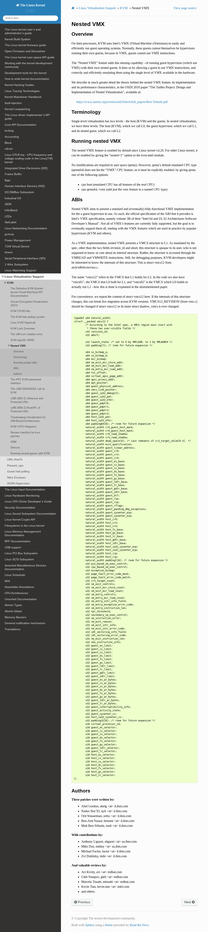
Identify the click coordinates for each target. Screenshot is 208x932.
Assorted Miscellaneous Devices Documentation (25, 567)
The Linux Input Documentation (25, 489)
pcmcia (9, 234)
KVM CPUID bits (20, 311)
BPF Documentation (17, 541)
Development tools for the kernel (26, 73)
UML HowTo (15, 459)
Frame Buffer (13, 174)
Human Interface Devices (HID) (25, 186)
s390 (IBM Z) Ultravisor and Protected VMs (27, 400)
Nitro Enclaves (16, 477)
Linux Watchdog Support (20, 270)
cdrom (9, 148)
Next (188, 902)
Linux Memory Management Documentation (23, 533)
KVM (10, 282)
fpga (7, 180)
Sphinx (89, 925)
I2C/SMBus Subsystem (19, 192)
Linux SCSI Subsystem (19, 559)
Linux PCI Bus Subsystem (21, 553)
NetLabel (10, 222)
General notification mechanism (25, 623)
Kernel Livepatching (17, 109)
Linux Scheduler (15, 575)
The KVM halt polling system (28, 316)
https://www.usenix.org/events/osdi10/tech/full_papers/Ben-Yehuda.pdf (122, 102)
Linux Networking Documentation (26, 228)
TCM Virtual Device (17, 246)
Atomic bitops (13, 611)
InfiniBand (11, 210)
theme (109, 925)
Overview (18, 351)
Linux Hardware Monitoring (22, 495)
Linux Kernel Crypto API (20, 519)
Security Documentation (20, 507)
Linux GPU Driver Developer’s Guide (28, 501)
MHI (7, 581)
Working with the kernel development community (28, 65)
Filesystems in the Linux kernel (24, 525)
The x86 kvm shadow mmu (26, 334)
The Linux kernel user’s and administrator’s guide (23, 31)
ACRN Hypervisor (18, 483)
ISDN (8, 204)
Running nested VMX (25, 362)
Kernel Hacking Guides (19, 85)
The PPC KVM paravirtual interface (26, 381)
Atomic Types (13, 605)
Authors (17, 373)
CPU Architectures (16, 593)
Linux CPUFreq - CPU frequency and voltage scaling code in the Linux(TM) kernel (29, 158)
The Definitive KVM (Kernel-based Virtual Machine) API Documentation (27, 292)
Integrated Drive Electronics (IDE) (26, 168)
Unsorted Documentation (21, 599)
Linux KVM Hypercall (23, 322)
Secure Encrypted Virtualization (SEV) (29, 303)
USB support (13, 547)
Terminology (20, 357)
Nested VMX (18, 345)
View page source (184, 8)
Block (8, 142)
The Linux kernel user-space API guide (29, 57)
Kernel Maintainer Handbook (23, 97)
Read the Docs (139, 925)
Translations (12, 629)
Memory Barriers (15, 617)
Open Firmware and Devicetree (25, 51)
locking (9, 130)
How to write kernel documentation (27, 78)
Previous (83, 902)
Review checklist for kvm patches (25, 434)
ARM (13, 441)
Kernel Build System (17, 39)
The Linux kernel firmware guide (25, 45)
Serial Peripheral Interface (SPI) (25, 258)
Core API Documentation (20, 124)
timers (9, 252)
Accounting (12, 136)
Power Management (18, 240)
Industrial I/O (13, 198)
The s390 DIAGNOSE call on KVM (28, 390)
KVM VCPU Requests (24, 426)
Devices (15, 447)
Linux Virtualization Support (24, 276)
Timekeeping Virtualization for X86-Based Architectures (28, 419)
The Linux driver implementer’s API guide (27, 116)
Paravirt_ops (15, 465)
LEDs (8, 216)
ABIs (15, 368)
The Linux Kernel (32, 5)
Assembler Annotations (19, 587)
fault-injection (13, 103)
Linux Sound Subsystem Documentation (30, 513)
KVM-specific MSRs (23, 340)
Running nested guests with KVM (30, 453)
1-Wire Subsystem (16, 264)
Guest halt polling (18, 471)
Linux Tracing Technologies (22, 91)
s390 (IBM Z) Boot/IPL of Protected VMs (25, 409)
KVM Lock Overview (23, 328)
